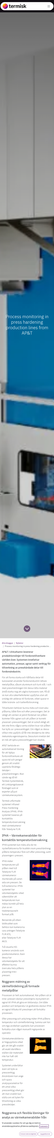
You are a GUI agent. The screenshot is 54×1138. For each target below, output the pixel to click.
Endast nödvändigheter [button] (28, 1134)
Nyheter (19, 643)
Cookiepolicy (44, 1126)
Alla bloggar (7, 643)
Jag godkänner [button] (45, 1134)
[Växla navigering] (48, 6)
